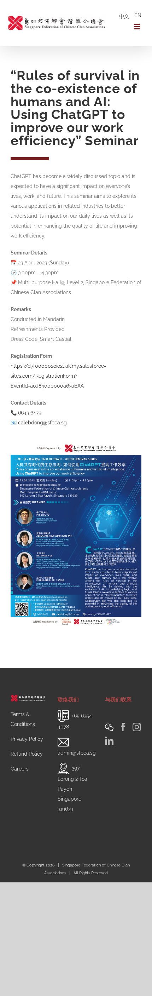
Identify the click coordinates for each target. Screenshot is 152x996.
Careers (20, 769)
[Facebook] (123, 727)
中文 (124, 16)
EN (137, 15)
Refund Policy (27, 754)
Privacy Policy (27, 739)
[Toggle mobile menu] (137, 26)
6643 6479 (29, 413)
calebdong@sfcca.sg (42, 422)
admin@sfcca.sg (77, 753)
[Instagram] (137, 727)
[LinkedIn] (109, 741)
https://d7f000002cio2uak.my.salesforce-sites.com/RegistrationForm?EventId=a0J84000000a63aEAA (58, 376)
